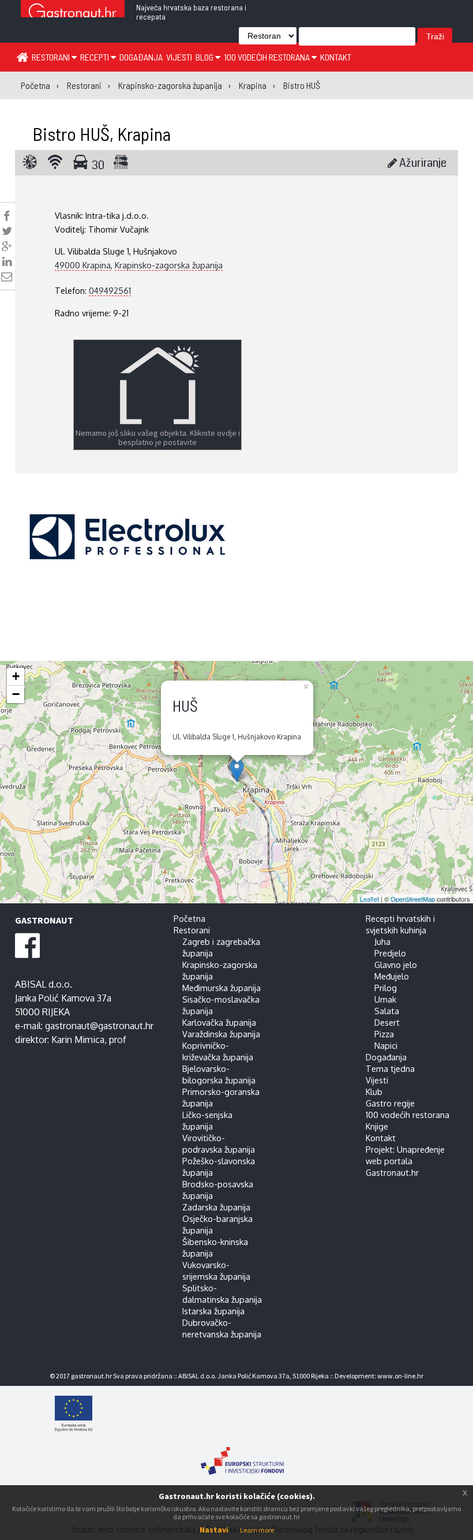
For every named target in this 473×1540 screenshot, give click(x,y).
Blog (205, 56)
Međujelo (391, 976)
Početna (189, 918)
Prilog (385, 987)
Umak (385, 999)
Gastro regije (390, 1103)
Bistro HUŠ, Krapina (101, 133)
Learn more (257, 1530)
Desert (387, 1022)
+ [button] (16, 676)
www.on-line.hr (400, 1375)
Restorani (52, 56)
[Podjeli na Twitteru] (7, 231)
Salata (386, 1011)
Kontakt (335, 56)
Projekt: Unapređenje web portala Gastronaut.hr (405, 1161)
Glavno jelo (395, 964)
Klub (374, 1091)
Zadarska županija (216, 1207)
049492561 (110, 290)
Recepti (95, 56)
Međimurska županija (221, 987)
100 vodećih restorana (267, 56)
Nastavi (214, 1529)
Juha (382, 941)
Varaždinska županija (221, 1034)
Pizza (384, 1034)
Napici (385, 1045)
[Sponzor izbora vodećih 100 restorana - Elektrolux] (127, 554)
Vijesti (179, 56)
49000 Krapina (83, 265)
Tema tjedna (390, 1068)
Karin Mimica (77, 1039)
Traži (435, 36)
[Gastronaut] (73, 13)
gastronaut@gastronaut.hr (99, 1025)
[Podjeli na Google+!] (7, 246)
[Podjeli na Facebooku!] (6, 216)
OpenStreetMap (413, 898)
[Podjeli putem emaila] (6, 276)
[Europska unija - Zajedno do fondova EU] (242, 1415)
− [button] (16, 694)
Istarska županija (213, 1311)
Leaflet (369, 898)
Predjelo (390, 953)
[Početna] (22, 56)
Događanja (141, 56)
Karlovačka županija (219, 1022)
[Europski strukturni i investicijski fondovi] (242, 1455)
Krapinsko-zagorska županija (169, 265)
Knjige (377, 1126)
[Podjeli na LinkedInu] (7, 261)
